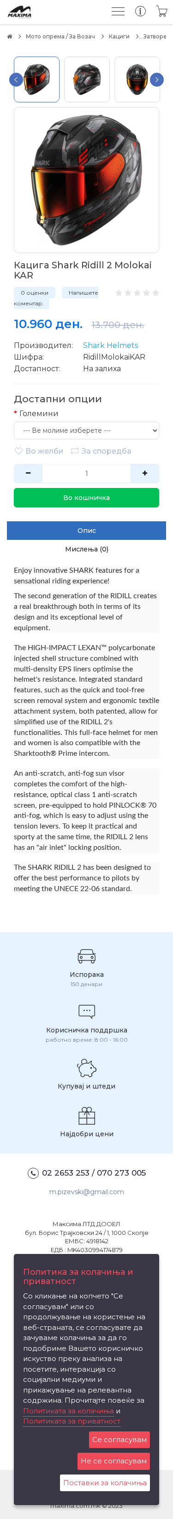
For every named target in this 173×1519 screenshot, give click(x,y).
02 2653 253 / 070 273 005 (94, 1172)
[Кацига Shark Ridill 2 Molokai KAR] (86, 180)
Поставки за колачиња (105, 1482)
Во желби (44, 451)
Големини (39, 413)
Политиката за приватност (71, 1421)
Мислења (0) (86, 549)
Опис (87, 530)
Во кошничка (86, 498)
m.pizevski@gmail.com (86, 1192)
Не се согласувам (114, 1460)
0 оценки (34, 292)
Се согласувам (119, 1439)
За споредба (106, 451)
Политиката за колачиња (68, 1410)
